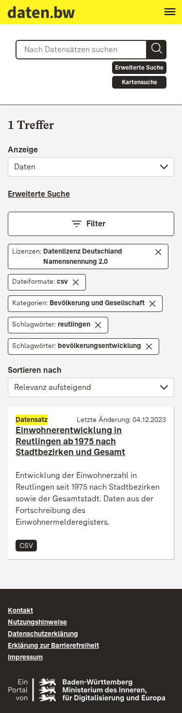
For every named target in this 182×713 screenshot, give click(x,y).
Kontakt (20, 610)
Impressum (25, 657)
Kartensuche (139, 82)
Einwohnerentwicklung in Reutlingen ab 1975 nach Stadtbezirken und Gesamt (70, 441)
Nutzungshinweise (37, 622)
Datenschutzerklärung (43, 634)
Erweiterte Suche (139, 67)
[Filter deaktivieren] (158, 252)
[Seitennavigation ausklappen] (170, 12)
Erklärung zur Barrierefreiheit (53, 645)
